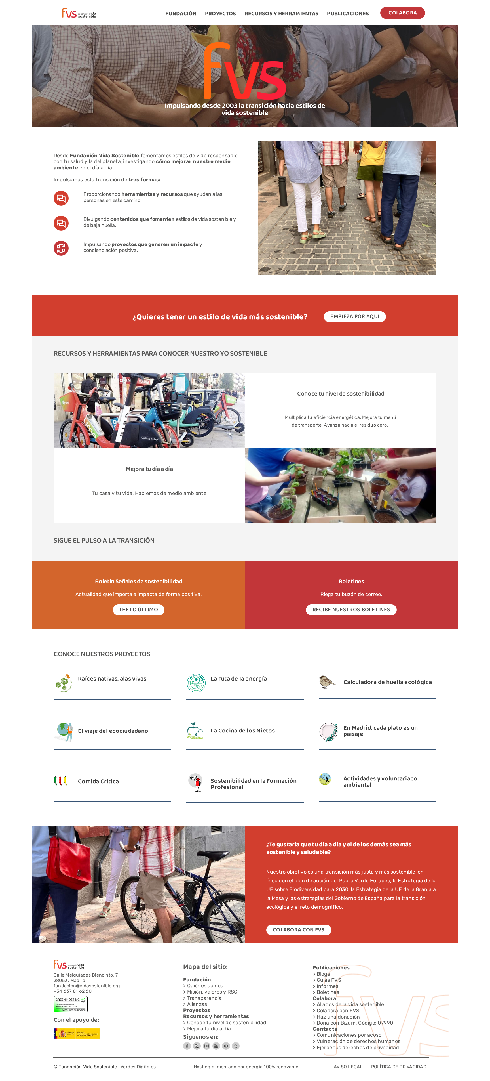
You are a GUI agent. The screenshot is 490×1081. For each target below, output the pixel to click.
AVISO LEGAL (348, 1066)
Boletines (328, 992)
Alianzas (197, 1004)
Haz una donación (338, 1017)
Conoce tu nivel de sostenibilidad (340, 394)
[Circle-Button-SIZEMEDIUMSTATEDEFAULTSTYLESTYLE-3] (226, 1044)
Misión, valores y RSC (212, 992)
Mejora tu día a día (209, 1029)
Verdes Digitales (138, 1066)
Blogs (323, 974)
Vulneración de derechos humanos (358, 1041)
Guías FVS (329, 980)
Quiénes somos (205, 986)
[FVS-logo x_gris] (197, 1044)
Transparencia (204, 998)
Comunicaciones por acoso (349, 1035)
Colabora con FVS (338, 1010)
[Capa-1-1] (79, 9)
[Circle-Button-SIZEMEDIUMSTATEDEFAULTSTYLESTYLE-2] (187, 1044)
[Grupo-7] (206, 1044)
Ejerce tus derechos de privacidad (358, 1047)
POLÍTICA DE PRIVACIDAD (398, 1066)
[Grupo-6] (236, 1044)
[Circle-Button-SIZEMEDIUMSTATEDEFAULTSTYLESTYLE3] (216, 1044)
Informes (328, 986)
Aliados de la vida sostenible (350, 1004)
